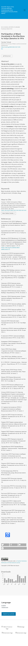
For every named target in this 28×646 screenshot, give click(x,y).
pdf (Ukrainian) (7, 55)
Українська (4, 607)
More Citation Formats (8, 213)
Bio (2, 48)
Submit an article (8, 614)
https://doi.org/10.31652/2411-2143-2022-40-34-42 (13, 210)
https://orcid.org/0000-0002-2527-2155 (10, 47)
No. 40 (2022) (4, 27)
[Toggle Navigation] (24, 10)
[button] (5, 544)
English (3, 605)
